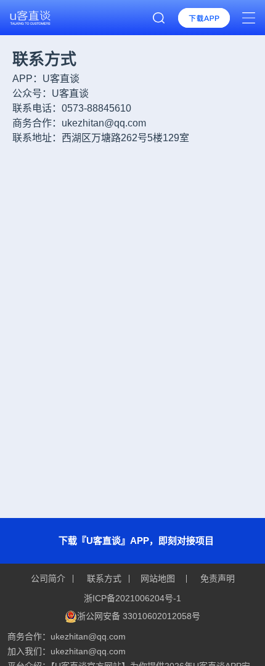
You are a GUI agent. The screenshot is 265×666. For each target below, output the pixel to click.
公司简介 (49, 578)
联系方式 (104, 578)
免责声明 (216, 578)
